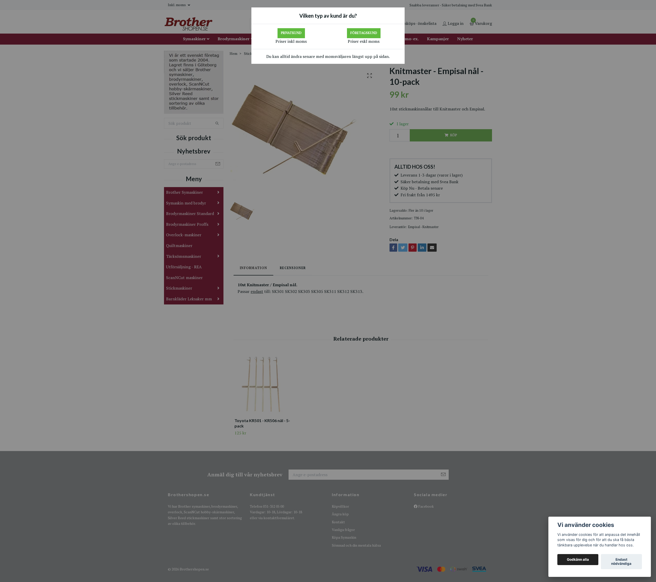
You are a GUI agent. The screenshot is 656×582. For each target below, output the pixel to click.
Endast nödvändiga (621, 562)
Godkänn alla (578, 560)
